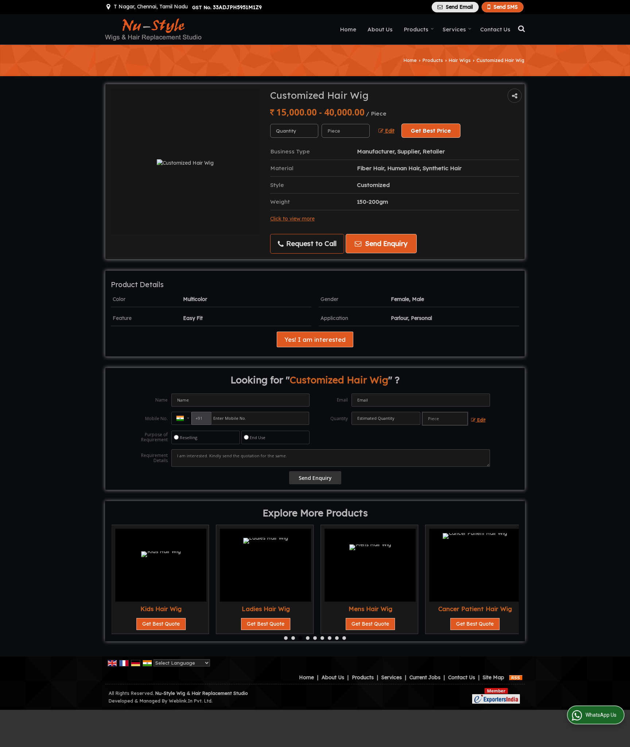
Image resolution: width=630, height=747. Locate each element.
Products (416, 29)
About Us (380, 29)
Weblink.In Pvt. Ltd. (191, 701)
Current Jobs (424, 677)
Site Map (493, 677)
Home (348, 29)
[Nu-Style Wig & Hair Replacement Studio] (153, 29)
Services (454, 29)
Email (342, 400)
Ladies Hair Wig (266, 609)
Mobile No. (156, 418)
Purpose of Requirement (154, 437)
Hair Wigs (460, 60)
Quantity (339, 418)
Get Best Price (431, 130)
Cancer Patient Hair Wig (475, 609)
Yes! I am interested (315, 339)
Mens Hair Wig (370, 609)
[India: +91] (181, 418)
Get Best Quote (161, 624)
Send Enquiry (385, 243)
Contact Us (495, 29)
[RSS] (515, 677)
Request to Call (310, 243)
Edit (389, 131)
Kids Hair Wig (161, 609)
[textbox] (346, 131)
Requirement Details (154, 458)
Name (161, 400)
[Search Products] (520, 28)
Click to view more (292, 218)
